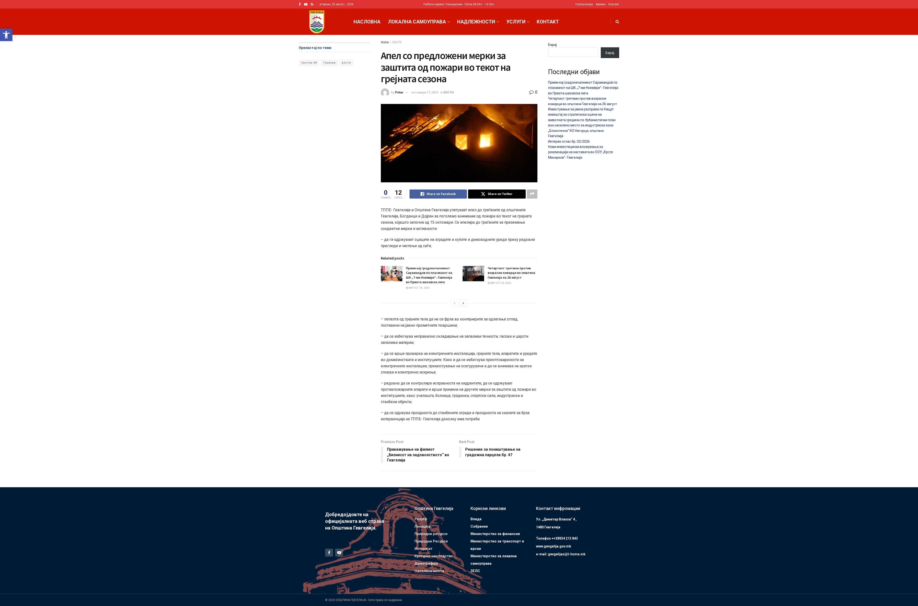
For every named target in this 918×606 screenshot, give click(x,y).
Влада (475, 519)
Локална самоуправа (417, 22)
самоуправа (481, 563)
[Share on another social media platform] (532, 194)
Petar (399, 92)
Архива (601, 4)
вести (346, 62)
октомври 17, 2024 (424, 92)
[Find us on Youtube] (305, 4)
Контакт (613, 4)
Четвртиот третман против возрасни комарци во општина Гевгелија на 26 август (511, 273)
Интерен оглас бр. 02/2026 (569, 141)
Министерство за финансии (495, 534)
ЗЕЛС (475, 571)
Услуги (515, 22)
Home (385, 42)
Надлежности (476, 22)
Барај (552, 45)
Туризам (329, 62)
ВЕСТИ (397, 42)
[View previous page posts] (454, 303)
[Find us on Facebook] (300, 4)
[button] (6, 35)
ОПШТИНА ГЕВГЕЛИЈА (351, 600)
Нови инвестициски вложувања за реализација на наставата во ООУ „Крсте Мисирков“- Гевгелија (580, 152)
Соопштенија (584, 4)
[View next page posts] (463, 303)
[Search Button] (617, 22)
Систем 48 (309, 62)
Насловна (367, 22)
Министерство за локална (493, 556)
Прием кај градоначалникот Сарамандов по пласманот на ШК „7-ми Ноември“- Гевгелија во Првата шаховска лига (429, 275)
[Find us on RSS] (312, 4)
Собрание (479, 526)
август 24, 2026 (418, 287)
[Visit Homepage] (317, 22)
